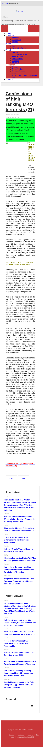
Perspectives (17, 59)
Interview (15, 61)
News (8, 44)
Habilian (10, 35)
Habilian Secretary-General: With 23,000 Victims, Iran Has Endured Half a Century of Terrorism (20, 519)
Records (15, 67)
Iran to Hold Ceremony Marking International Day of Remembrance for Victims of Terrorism (19, 569)
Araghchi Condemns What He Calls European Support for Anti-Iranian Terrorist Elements (19, 581)
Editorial (15, 52)
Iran (13, 46)
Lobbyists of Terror (19, 54)
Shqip (6, 3)
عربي (2, 3)
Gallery (9, 79)
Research (10, 65)
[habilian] (20, 11)
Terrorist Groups (18, 71)
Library (15, 73)
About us (15, 37)
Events (15, 42)
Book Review (17, 56)
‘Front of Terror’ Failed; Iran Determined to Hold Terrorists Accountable (16, 539)
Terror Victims (17, 69)
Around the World (19, 48)
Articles (9, 50)
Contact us (16, 40)
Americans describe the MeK (25, 737)
